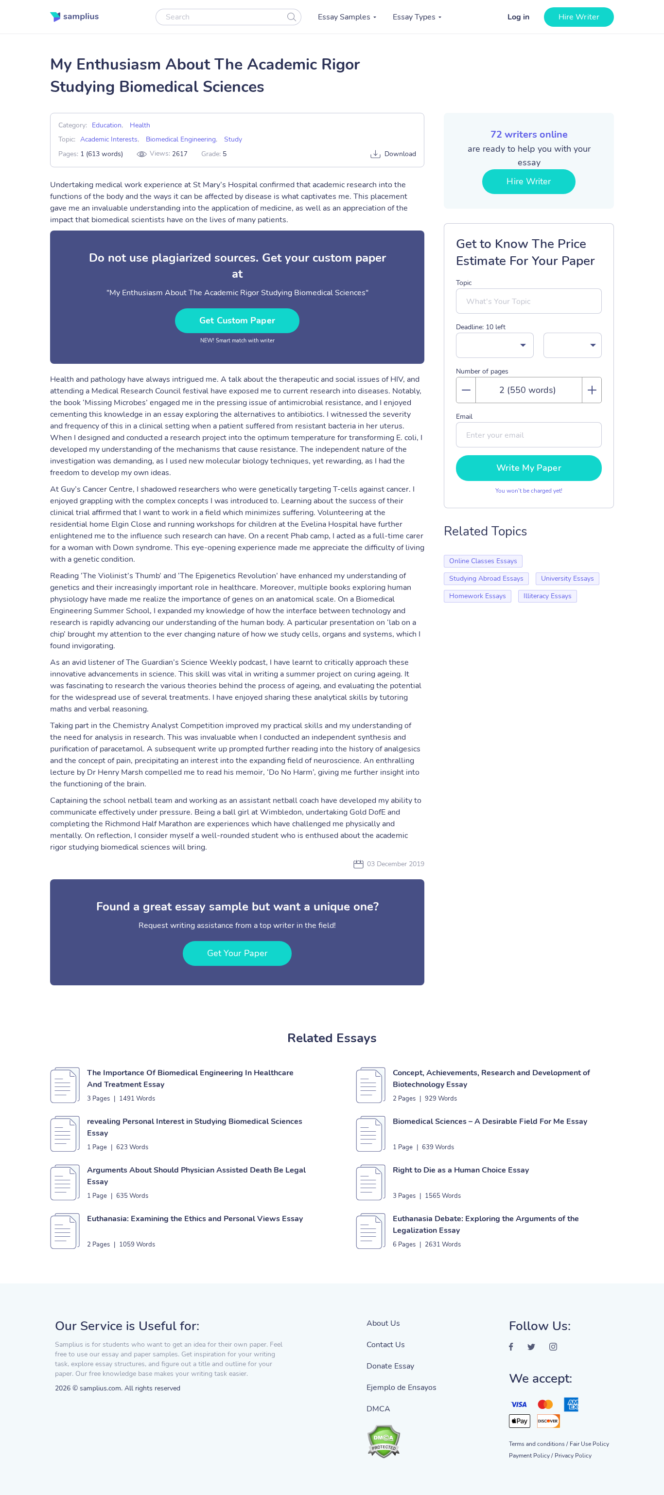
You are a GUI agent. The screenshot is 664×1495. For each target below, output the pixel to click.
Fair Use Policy (589, 1444)
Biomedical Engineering (181, 139)
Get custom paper (237, 320)
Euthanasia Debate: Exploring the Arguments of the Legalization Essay (486, 1224)
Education (107, 125)
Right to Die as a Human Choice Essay (461, 1170)
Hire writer (579, 17)
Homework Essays (477, 596)
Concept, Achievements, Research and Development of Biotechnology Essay (491, 1079)
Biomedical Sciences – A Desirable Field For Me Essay (490, 1121)
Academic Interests (109, 139)
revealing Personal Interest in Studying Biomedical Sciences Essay (194, 1127)
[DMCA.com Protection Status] (402, 1437)
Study (233, 139)
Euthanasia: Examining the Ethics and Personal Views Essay (195, 1218)
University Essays (567, 578)
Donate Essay (390, 1366)
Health (140, 125)
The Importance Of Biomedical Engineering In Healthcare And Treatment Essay (190, 1079)
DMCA (378, 1409)
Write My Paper (528, 468)
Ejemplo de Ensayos (402, 1387)
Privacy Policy (573, 1455)
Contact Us (386, 1344)
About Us (383, 1323)
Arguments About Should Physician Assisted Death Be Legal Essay (196, 1176)
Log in (518, 17)
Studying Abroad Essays (486, 578)
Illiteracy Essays (548, 596)
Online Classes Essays (483, 561)
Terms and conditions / (538, 1444)
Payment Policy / (531, 1455)
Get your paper (237, 953)
